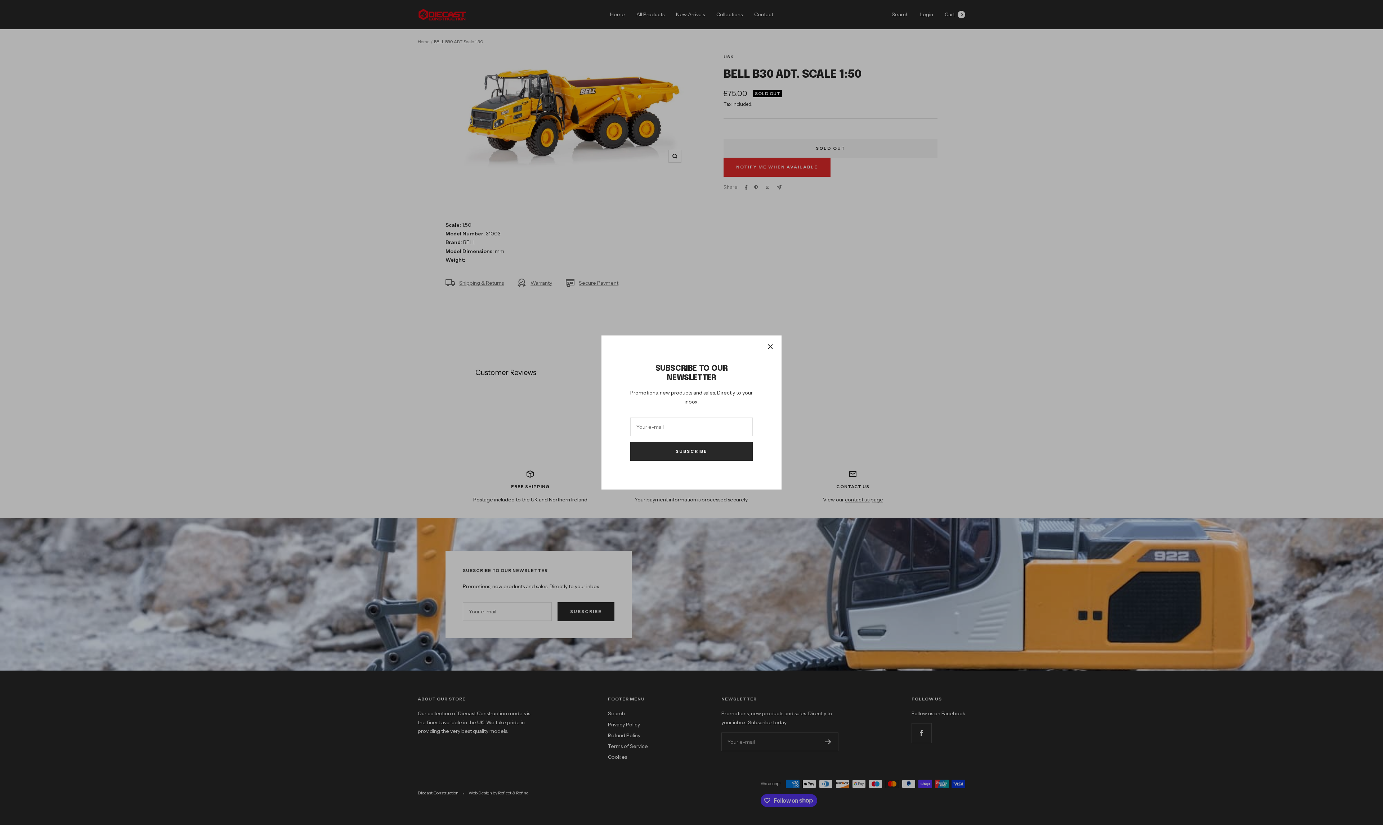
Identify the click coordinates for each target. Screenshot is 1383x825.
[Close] (770, 346)
